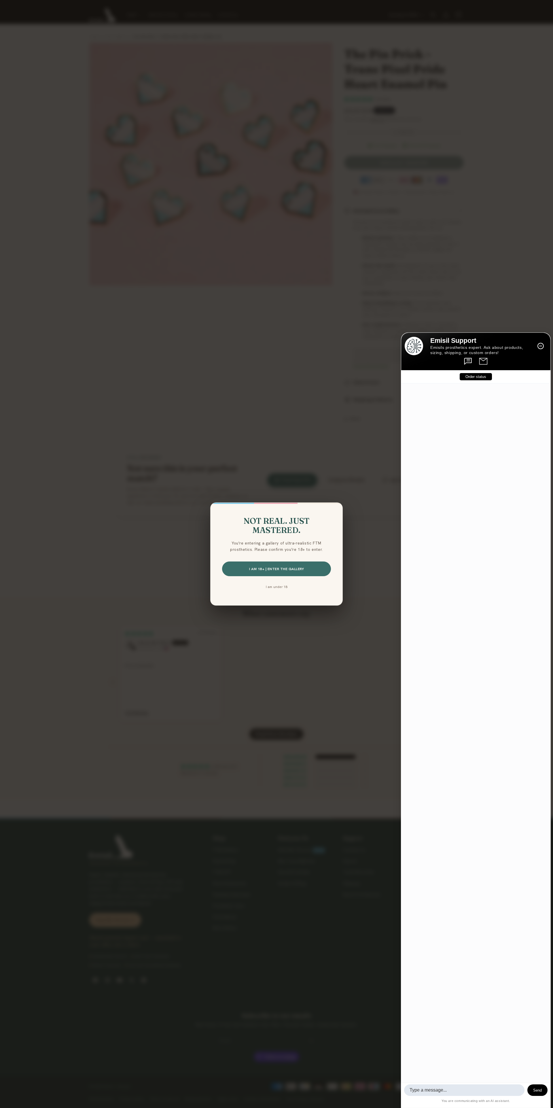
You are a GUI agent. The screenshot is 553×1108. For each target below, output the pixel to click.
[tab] (468, 361)
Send (537, 1090)
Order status (475, 377)
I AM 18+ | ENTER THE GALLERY (276, 568)
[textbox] (464, 1090)
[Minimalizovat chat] (541, 346)
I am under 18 (276, 587)
